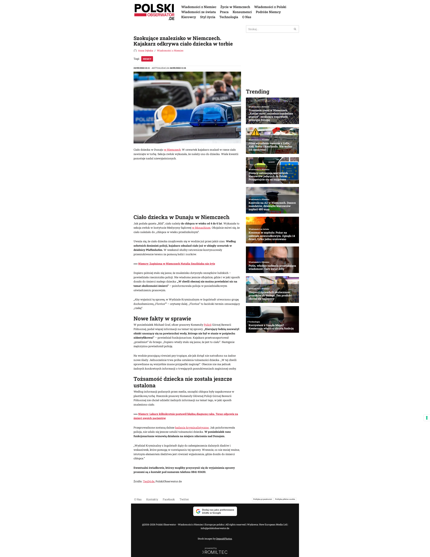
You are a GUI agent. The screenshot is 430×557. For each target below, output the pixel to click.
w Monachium (201, 227)
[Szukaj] (295, 29)
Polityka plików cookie (285, 499)
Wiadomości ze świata (198, 12)
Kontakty (152, 499)
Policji (207, 324)
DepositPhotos (224, 538)
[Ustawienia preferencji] (427, 418)
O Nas (246, 17)
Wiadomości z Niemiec (198, 7)
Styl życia (207, 17)
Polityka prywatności (262, 499)
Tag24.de (148, 481)
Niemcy (147, 58)
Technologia (228, 17)
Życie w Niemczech (235, 7)
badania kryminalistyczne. (192, 427)
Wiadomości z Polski (270, 7)
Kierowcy (188, 17)
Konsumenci (242, 12)
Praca (224, 12)
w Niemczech (172, 149)
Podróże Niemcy (268, 12)
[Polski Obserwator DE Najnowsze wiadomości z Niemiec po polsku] (155, 12)
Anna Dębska (145, 50)
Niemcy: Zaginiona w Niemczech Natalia (164, 263)
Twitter (184, 499)
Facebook (169, 499)
